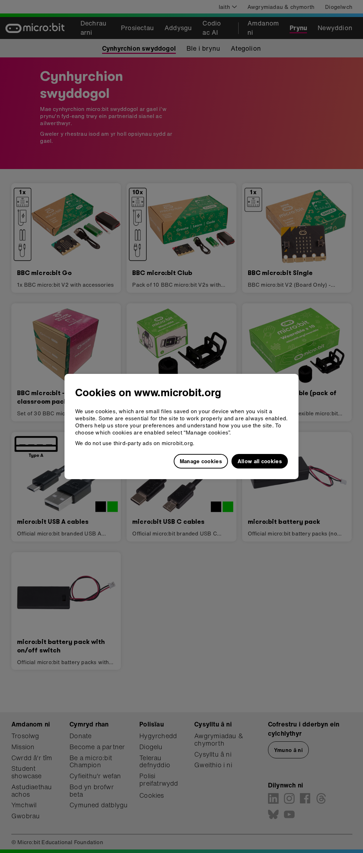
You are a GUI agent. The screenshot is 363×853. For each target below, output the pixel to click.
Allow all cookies (260, 461)
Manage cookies (201, 461)
